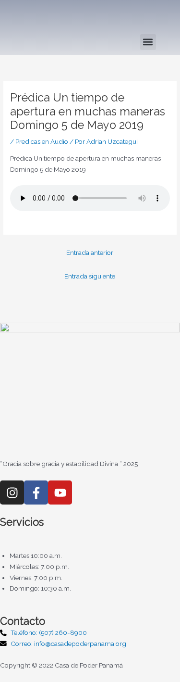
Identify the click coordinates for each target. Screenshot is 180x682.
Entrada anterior (89, 252)
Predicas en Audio (41, 141)
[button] (148, 42)
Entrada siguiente (89, 276)
